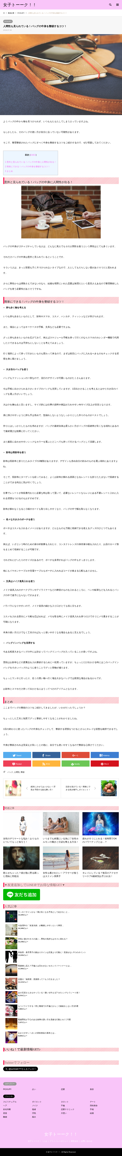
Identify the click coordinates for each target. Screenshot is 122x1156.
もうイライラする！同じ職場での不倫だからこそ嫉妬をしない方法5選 (48, 1006)
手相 (92, 1109)
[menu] (117, 4)
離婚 (5, 1117)
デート (93, 1102)
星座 (5, 1113)
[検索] (110, 4)
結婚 (92, 1113)
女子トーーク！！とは (37, 1141)
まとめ (9, 171)
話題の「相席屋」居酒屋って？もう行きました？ (39, 979)
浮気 (34, 1113)
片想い (64, 1113)
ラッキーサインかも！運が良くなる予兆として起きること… (44, 912)
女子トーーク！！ (61, 1134)
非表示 (33, 155)
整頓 (22, 772)
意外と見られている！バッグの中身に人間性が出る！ (30, 162)
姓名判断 (7, 1109)
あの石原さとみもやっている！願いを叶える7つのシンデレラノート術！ (49, 993)
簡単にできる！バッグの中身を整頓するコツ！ (27, 166)
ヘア (5, 1105)
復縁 (34, 1109)
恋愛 (63, 1089)
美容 (92, 1089)
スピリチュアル (10, 1102)
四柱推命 (94, 1105)
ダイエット (37, 1102)
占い (34, 1089)
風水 (34, 1117)
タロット (65, 1102)
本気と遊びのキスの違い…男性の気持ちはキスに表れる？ (43, 939)
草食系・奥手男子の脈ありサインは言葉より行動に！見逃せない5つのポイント (52, 952)
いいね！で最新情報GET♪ (22, 1049)
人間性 (17, 772)
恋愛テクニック (67, 1109)
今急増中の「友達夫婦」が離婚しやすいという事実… (41, 925)
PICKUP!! (7, 21)
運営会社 (74, 1141)
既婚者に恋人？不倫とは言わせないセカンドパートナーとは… (44, 966)
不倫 (63, 1105)
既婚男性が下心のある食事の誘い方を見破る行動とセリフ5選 (44, 1019)
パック (10, 772)
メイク (35, 1105)
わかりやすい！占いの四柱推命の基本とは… (37, 1033)
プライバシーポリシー (58, 1141)
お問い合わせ (86, 1141)
